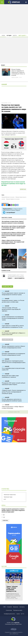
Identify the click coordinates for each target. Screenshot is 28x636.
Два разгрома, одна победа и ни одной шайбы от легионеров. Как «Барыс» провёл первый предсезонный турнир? (14, 228)
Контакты (22, 607)
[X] (8, 205)
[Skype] (15, 205)
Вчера (3, 35)
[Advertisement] (14, 19)
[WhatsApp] (13, 205)
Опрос (4, 505)
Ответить (5, 520)
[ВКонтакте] (2, 205)
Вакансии (15, 607)
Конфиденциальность (9, 613)
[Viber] (11, 205)
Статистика (9, 610)
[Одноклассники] (4, 205)
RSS (23, 613)
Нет (4, 517)
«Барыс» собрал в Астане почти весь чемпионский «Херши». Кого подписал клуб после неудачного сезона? (13, 242)
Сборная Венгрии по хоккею (8, 197)
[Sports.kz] (14, 2)
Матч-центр (22, 35)
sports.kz (23, 189)
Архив (18, 613)
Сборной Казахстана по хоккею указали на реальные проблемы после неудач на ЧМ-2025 (13, 183)
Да (4, 514)
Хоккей (4, 84)
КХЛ (5, 499)
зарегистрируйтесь (19, 278)
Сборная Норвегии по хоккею (13, 199)
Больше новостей (14, 412)
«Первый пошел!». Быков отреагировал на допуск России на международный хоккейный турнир (14, 392)
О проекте (9, 607)
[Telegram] (17, 205)
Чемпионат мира (8, 497)
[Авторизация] (26, 2)
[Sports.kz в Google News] (14, 442)
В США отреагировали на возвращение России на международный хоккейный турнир (13, 318)
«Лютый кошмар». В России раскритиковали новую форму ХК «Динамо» (11, 309)
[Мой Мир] (6, 205)
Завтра (15, 35)
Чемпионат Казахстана (10, 494)
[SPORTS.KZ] (14, 543)
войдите (10, 278)
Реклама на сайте (17, 610)
